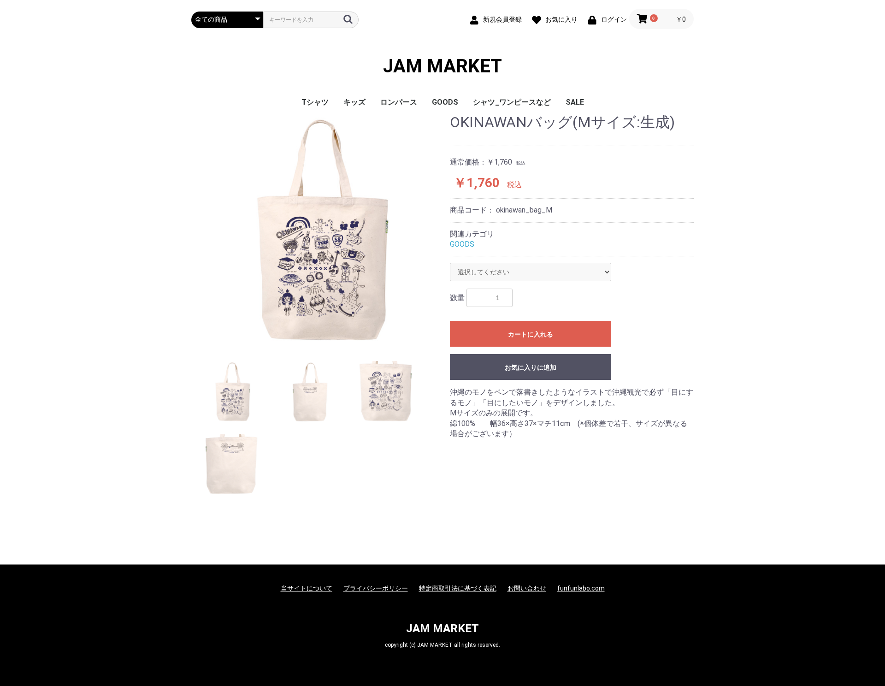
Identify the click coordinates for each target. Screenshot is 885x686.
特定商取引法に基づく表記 (457, 588)
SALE (575, 102)
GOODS (445, 102)
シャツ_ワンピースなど (512, 102)
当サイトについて (306, 588)
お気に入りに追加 (530, 367)
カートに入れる (530, 334)
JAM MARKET (442, 66)
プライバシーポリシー (375, 588)
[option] (317, 230)
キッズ (354, 102)
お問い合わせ (526, 588)
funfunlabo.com (581, 588)
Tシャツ (315, 102)
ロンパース (398, 102)
